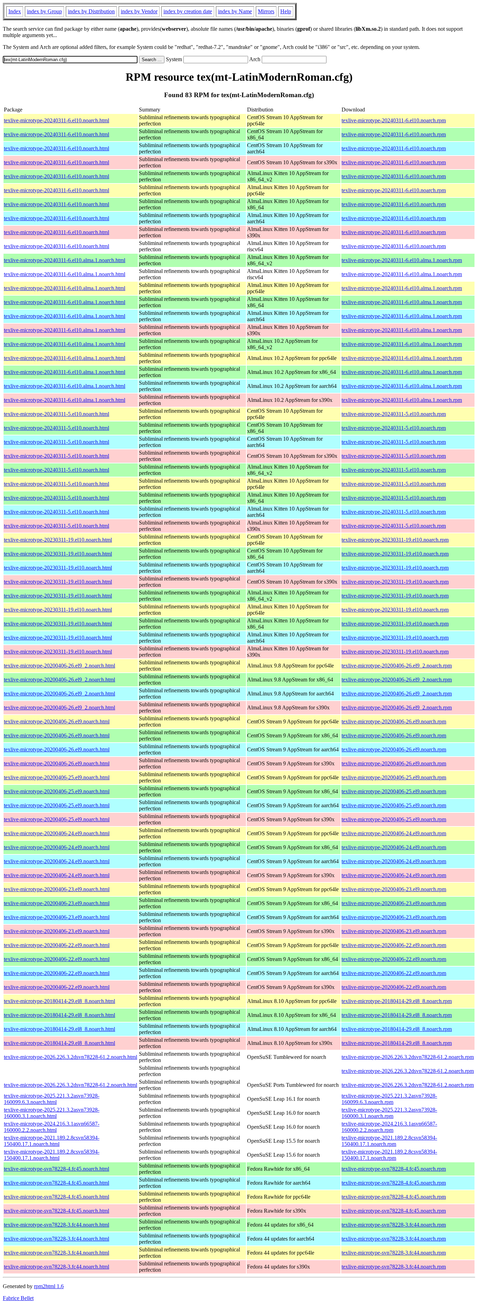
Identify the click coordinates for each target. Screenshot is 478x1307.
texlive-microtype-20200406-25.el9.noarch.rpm (394, 777)
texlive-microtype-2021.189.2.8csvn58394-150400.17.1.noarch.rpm (389, 1141)
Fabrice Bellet (18, 1298)
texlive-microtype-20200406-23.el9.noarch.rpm (394, 889)
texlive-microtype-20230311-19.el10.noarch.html (58, 540)
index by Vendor (139, 11)
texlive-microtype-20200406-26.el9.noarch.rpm (394, 721)
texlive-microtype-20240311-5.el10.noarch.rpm (394, 414)
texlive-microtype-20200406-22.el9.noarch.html (57, 945)
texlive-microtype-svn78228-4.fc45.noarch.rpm (394, 1169)
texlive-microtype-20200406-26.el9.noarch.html (57, 721)
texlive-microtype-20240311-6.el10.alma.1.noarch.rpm (402, 260)
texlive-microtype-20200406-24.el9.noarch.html (57, 833)
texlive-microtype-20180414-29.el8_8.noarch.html (59, 1001)
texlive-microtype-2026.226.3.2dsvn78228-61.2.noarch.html (70, 1057)
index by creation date (187, 11)
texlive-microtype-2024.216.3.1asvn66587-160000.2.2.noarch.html (51, 1127)
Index (14, 11)
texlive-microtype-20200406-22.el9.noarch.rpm (394, 945)
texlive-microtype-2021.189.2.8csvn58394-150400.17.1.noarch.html (51, 1141)
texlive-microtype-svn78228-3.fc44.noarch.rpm (394, 1225)
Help (285, 11)
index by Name (235, 11)
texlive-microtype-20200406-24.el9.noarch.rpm (394, 833)
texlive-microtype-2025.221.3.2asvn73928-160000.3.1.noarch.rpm (389, 1113)
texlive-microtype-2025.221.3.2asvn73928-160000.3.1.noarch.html (51, 1113)
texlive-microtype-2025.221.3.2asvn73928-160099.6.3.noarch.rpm (389, 1099)
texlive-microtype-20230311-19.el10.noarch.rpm (395, 540)
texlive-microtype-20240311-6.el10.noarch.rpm (394, 120)
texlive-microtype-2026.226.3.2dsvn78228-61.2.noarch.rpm (408, 1057)
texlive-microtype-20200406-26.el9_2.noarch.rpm (397, 666)
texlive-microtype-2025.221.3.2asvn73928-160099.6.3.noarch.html (51, 1099)
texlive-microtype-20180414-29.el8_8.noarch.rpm (397, 1001)
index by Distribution (91, 11)
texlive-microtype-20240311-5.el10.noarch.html (56, 414)
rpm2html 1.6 (49, 1286)
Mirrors (266, 11)
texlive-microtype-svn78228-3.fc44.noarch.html (56, 1225)
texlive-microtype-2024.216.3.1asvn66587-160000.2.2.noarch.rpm (389, 1127)
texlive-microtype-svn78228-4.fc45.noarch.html (56, 1169)
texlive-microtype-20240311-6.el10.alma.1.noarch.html (64, 260)
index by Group (44, 11)
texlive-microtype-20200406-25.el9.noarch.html (57, 777)
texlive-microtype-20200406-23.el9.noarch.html (57, 889)
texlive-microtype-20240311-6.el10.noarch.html (56, 120)
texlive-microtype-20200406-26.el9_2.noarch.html (59, 666)
